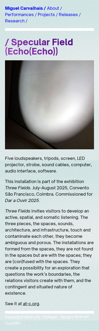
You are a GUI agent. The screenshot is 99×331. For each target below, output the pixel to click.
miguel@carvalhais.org (22, 317)
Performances (19, 14)
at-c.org (31, 303)
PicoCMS (12, 323)
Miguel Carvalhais (24, 8)
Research (15, 20)
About (53, 8)
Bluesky (67, 317)
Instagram (50, 317)
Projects (46, 14)
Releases (68, 14)
